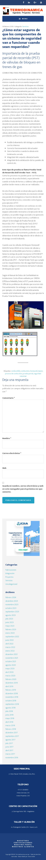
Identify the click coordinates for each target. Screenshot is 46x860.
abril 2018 (9, 722)
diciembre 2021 (11, 654)
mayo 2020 (10, 668)
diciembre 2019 (11, 682)
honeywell (33, 371)
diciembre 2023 (11, 601)
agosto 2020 (10, 665)
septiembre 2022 (12, 636)
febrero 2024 (10, 597)
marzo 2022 (10, 647)
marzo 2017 (10, 754)
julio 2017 (9, 743)
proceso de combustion (13, 373)
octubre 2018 (10, 700)
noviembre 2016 (11, 757)
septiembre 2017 (12, 736)
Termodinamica (23, 10)
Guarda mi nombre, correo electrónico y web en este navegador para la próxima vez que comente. (22, 489)
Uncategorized (11, 584)
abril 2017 (9, 750)
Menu (25, 18)
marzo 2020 (10, 675)
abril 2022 (9, 643)
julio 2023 (9, 618)
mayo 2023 (9, 626)
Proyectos (9, 577)
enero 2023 (10, 633)
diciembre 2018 (11, 693)
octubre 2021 (10, 661)
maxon (40, 371)
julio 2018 (9, 711)
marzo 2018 (10, 725)
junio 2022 (9, 640)
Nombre (6, 438)
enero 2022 (10, 650)
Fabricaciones (10, 570)
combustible (15, 371)
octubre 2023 (10, 608)
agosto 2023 (10, 615)
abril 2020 (9, 672)
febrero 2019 (10, 690)
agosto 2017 (10, 739)
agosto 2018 (10, 707)
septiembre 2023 (12, 611)
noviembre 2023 (11, 604)
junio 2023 (9, 622)
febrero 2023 (10, 629)
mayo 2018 (9, 718)
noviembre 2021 (11, 658)
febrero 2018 (10, 729)
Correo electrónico (11, 453)
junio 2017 (9, 746)
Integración (9, 573)
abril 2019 (9, 686)
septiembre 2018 (12, 704)
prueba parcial (28, 373)
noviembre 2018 (11, 697)
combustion (25, 371)
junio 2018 (9, 715)
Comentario (8, 398)
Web (4, 468)
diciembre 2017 (11, 732)
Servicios (25, 26)
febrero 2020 (10, 679)
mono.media (31, 856)
